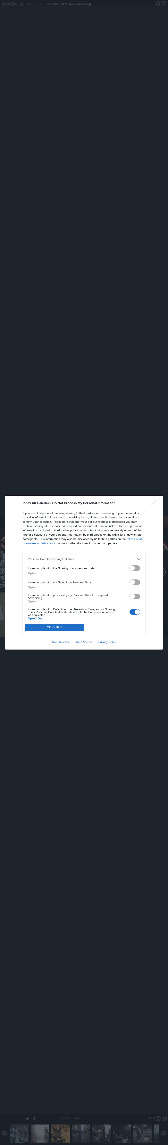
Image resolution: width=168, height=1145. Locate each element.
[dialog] (84, 572)
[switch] (134, 568)
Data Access (84, 642)
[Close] (155, 503)
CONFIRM (54, 627)
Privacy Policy (107, 642)
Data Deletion (61, 642)
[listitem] (84, 559)
